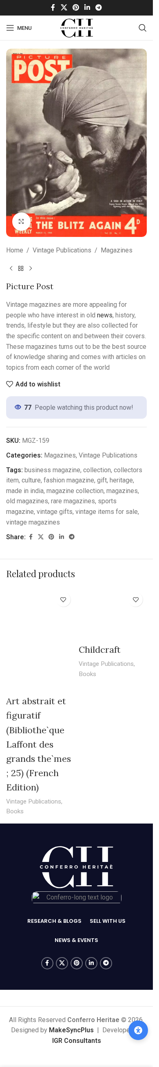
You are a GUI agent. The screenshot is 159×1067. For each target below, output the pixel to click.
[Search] (143, 28)
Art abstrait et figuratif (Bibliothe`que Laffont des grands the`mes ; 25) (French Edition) (38, 744)
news (105, 315)
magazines (122, 491)
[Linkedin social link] (87, 7)
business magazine (52, 470)
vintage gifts (55, 512)
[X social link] (64, 7)
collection (97, 470)
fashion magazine (69, 480)
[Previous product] (11, 268)
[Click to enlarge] (21, 221)
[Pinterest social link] (76, 7)
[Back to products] (21, 268)
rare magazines (73, 501)
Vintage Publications (62, 250)
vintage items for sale (106, 512)
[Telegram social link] (99, 7)
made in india (25, 491)
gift (102, 480)
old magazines (27, 501)
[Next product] (30, 268)
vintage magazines (33, 522)
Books (15, 811)
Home (14, 250)
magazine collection (75, 491)
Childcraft (100, 649)
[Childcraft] (113, 614)
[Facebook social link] (53, 7)
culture (31, 480)
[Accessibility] (138, 1030)
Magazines (116, 250)
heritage (121, 480)
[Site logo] (77, 27)
